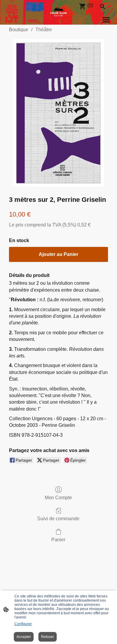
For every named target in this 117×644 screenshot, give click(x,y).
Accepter (23, 637)
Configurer (23, 624)
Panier (58, 539)
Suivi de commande (58, 518)
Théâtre (43, 29)
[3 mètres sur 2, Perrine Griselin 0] (58, 113)
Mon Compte (58, 497)
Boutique (18, 29)
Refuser (47, 637)
